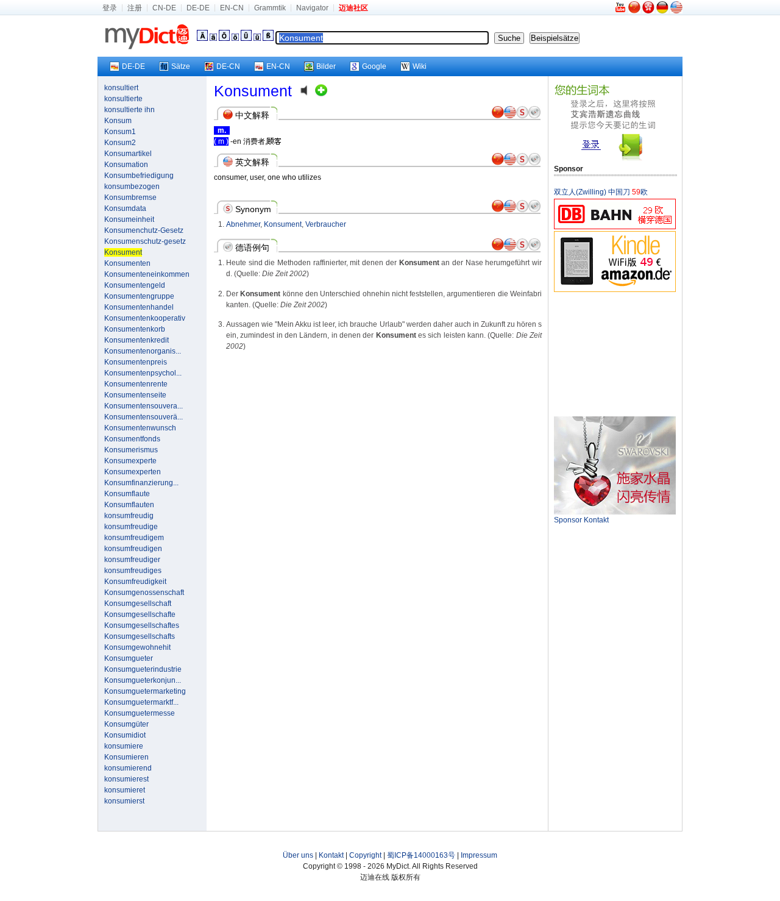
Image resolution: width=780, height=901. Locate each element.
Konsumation (126, 164)
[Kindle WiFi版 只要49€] (615, 289)
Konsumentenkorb (134, 329)
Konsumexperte (130, 461)
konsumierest (126, 779)
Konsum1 (120, 131)
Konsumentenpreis (135, 362)
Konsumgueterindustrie (143, 669)
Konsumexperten (132, 472)
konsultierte (123, 98)
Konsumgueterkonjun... (142, 680)
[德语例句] (534, 116)
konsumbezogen (132, 186)
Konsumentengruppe (139, 296)
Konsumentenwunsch (140, 428)
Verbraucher (325, 224)
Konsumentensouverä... (143, 417)
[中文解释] (498, 116)
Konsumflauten (129, 504)
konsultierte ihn (129, 109)
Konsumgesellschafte (140, 614)
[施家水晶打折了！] (615, 512)
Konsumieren (126, 757)
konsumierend (128, 768)
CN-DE (164, 8)
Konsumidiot (125, 735)
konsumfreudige (131, 526)
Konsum (118, 120)
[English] (676, 11)
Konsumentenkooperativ (144, 318)
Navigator (312, 8)
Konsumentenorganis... (142, 351)
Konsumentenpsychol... (143, 373)
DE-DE (198, 8)
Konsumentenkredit (136, 340)
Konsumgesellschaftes (141, 625)
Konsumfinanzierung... (141, 483)
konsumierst (124, 801)
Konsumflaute (127, 494)
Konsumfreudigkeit (135, 581)
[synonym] (522, 116)
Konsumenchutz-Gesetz (143, 230)
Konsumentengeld (134, 285)
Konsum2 (120, 142)
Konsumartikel (128, 153)
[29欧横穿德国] (615, 227)
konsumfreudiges (132, 570)
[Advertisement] (615, 354)
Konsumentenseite (135, 395)
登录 (109, 8)
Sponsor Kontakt (581, 520)
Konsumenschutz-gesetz (145, 241)
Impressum (479, 855)
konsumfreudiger (132, 559)
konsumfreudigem (134, 537)
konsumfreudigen (133, 548)
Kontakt (331, 855)
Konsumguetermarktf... (141, 702)
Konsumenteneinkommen (147, 274)
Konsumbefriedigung (139, 175)
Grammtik (270, 8)
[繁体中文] (648, 11)
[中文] (634, 11)
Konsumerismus (131, 450)
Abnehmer (243, 224)
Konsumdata (125, 208)
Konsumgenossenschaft (144, 592)
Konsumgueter (128, 658)
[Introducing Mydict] (620, 11)
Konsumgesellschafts (139, 636)
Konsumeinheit (129, 219)
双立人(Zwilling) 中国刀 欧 (601, 192)
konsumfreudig (129, 515)
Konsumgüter (126, 724)
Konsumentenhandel (139, 307)
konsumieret (124, 790)
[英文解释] (510, 116)
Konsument (283, 224)
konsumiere (123, 746)
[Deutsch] (662, 11)
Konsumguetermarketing (145, 691)
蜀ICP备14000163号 (421, 855)
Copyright (365, 855)
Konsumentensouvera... (143, 406)
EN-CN (232, 8)
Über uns (298, 855)
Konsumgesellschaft (137, 603)
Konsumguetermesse (139, 713)
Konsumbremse (130, 197)
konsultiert (121, 88)
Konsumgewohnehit (137, 647)
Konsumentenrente (136, 384)
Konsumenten (127, 263)
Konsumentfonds (132, 439)
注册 (134, 8)
